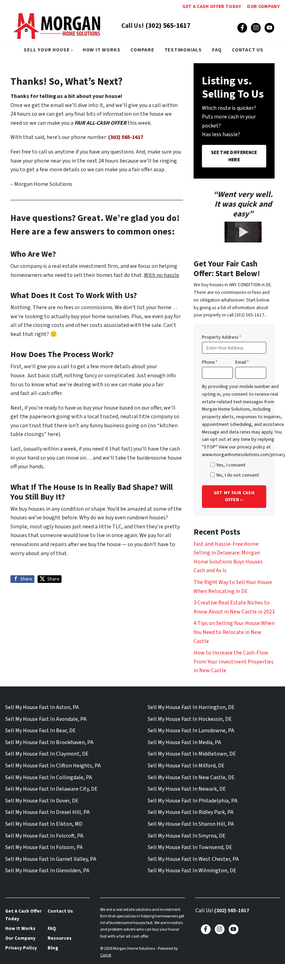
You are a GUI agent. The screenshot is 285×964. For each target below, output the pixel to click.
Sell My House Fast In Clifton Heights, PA (53, 765)
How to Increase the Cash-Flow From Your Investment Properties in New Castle (234, 661)
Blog (53, 948)
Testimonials (183, 49)
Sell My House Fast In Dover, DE (42, 801)
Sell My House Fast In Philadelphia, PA (192, 801)
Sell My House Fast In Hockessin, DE (190, 719)
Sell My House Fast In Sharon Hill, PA (191, 824)
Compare (142, 49)
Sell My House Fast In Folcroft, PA (44, 836)
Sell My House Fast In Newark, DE (187, 789)
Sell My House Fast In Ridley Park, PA (191, 812)
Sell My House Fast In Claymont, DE (47, 754)
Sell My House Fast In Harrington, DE (191, 707)
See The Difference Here (234, 156)
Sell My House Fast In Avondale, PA (46, 719)
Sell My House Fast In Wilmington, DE (192, 870)
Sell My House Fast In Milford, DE (186, 765)
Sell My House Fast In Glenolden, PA (47, 870)
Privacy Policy (21, 948)
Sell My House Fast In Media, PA (184, 742)
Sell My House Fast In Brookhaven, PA (49, 742)
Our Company (263, 6)
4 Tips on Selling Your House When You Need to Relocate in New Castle (234, 632)
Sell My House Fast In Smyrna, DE (187, 836)
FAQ (217, 49)
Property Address (221, 337)
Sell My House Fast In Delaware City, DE (51, 789)
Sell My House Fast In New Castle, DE (191, 777)
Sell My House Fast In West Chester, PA (193, 859)
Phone (210, 362)
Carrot (105, 955)
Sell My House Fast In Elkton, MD (43, 824)
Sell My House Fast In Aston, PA (42, 707)
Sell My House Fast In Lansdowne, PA (191, 730)
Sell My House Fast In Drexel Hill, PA (47, 812)
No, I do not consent (237, 475)
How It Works (102, 49)
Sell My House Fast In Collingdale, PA (48, 777)
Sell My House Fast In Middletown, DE (192, 754)
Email (242, 362)
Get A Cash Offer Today (211, 6)
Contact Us (247, 49)
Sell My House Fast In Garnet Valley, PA (50, 859)
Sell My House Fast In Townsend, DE (190, 847)
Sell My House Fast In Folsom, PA (44, 847)
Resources (60, 938)
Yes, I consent (231, 465)
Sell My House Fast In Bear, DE (40, 730)
